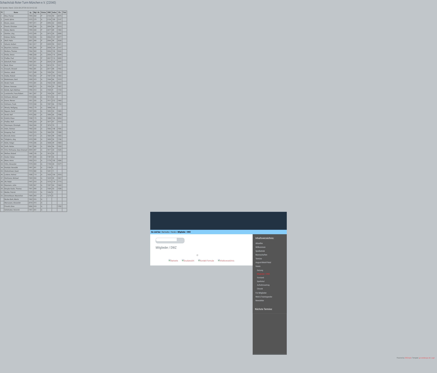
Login (433, 358)
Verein (173, 232)
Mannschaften (261, 255)
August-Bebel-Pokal (263, 262)
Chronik (260, 289)
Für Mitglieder (261, 293)
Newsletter (259, 300)
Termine (258, 258)
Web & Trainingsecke (263, 297)
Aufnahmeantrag (263, 285)
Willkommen (260, 247)
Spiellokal (260, 281)
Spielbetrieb (260, 251)
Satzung (260, 270)
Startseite (165, 232)
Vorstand (260, 277)
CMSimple (408, 358)
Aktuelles (259, 243)
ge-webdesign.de (424, 358)
